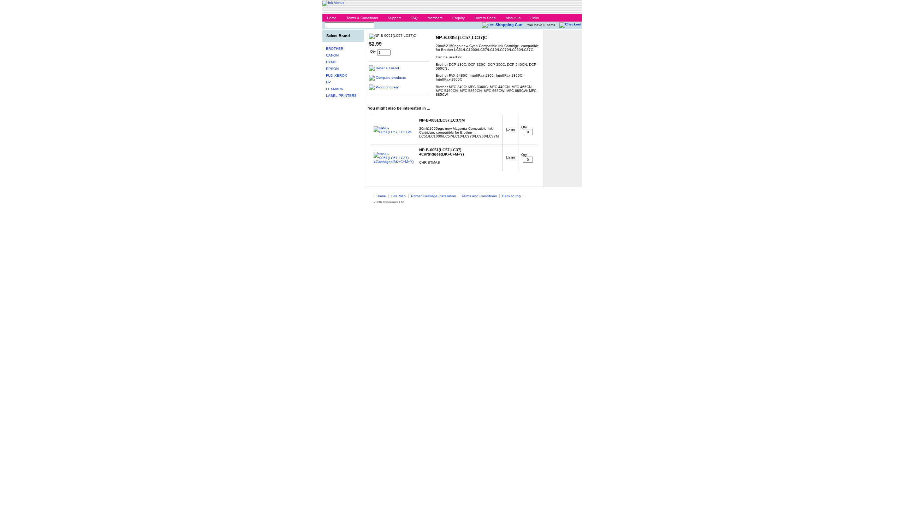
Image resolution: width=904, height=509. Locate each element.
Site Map (398, 196)
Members (435, 18)
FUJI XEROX (336, 75)
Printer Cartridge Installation (433, 196)
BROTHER (334, 49)
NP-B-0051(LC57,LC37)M (442, 120)
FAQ (414, 18)
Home (332, 18)
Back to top (511, 196)
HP (328, 82)
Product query (387, 87)
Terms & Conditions (362, 18)
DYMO (331, 62)
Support (394, 18)
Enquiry (458, 18)
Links (534, 18)
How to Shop (485, 18)
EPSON (332, 69)
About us (513, 18)
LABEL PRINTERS (341, 96)
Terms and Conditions (479, 196)
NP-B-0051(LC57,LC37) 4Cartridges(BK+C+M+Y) (441, 152)
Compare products (391, 78)
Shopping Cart (509, 25)
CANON (332, 55)
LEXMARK (334, 89)
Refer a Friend (387, 68)
